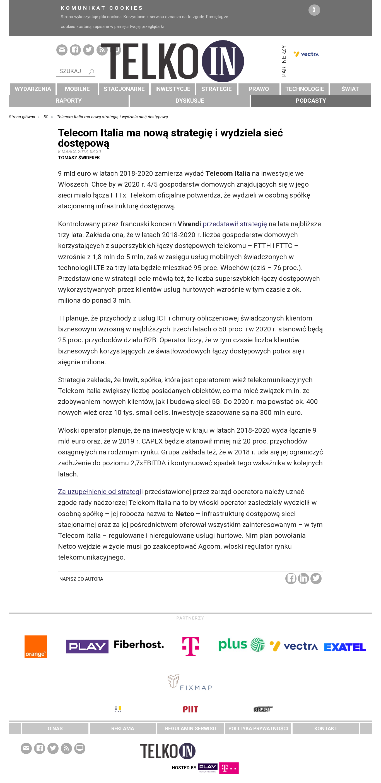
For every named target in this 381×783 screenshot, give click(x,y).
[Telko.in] (190, 61)
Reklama (122, 728)
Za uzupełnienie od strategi (99, 492)
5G (46, 116)
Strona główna (22, 116)
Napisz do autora (81, 579)
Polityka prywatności (258, 728)
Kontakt (325, 728)
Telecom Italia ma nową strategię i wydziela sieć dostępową (112, 116)
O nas (55, 728)
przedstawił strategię (235, 224)
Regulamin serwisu (190, 728)
